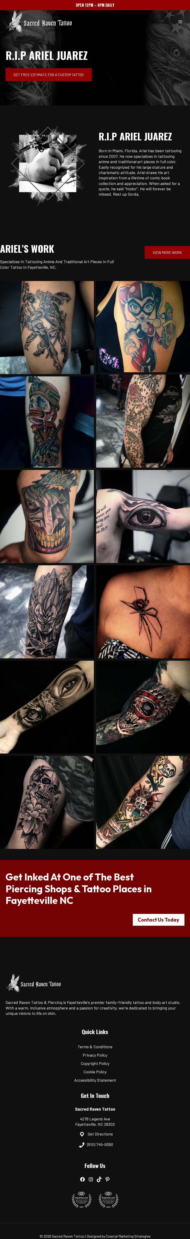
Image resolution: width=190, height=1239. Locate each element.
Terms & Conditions (95, 1046)
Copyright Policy (95, 1063)
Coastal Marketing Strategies (128, 1236)
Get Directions (100, 1133)
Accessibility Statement (95, 1080)
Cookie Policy (95, 1071)
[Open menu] (180, 21)
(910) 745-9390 (100, 1144)
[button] (47, 327)
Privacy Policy (95, 1055)
